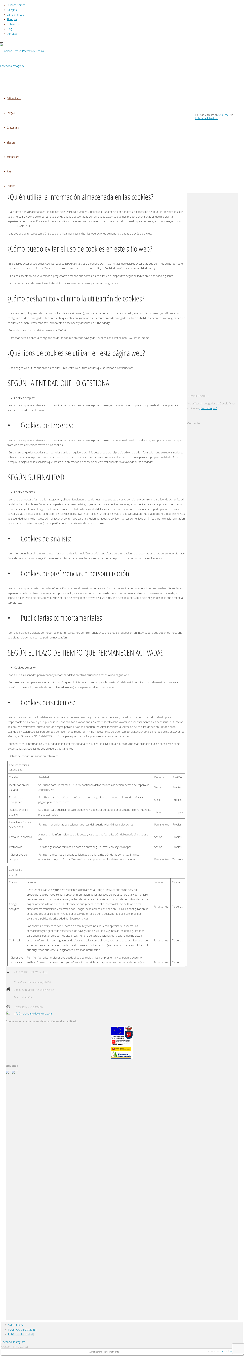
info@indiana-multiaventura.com (33, 1013)
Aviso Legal (223, 114)
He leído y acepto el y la (214, 116)
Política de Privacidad (206, 118)
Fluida (223, 1351)
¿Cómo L (205, 408)
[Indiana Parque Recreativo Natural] (22, 51)
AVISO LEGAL (16, 1325)
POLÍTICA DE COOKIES (22, 1329)
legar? (213, 408)
